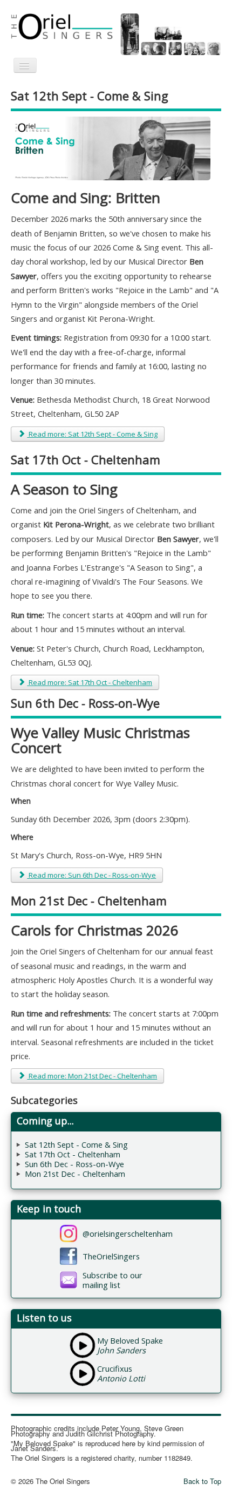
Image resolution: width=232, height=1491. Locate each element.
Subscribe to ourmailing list (112, 1280)
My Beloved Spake (130, 1340)
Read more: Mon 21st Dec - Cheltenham (92, 1076)
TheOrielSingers (111, 1256)
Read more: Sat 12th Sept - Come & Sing (92, 434)
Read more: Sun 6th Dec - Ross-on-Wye (91, 875)
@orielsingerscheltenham (128, 1233)
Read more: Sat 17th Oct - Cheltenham (89, 682)
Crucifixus (114, 1368)
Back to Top (202, 1481)
